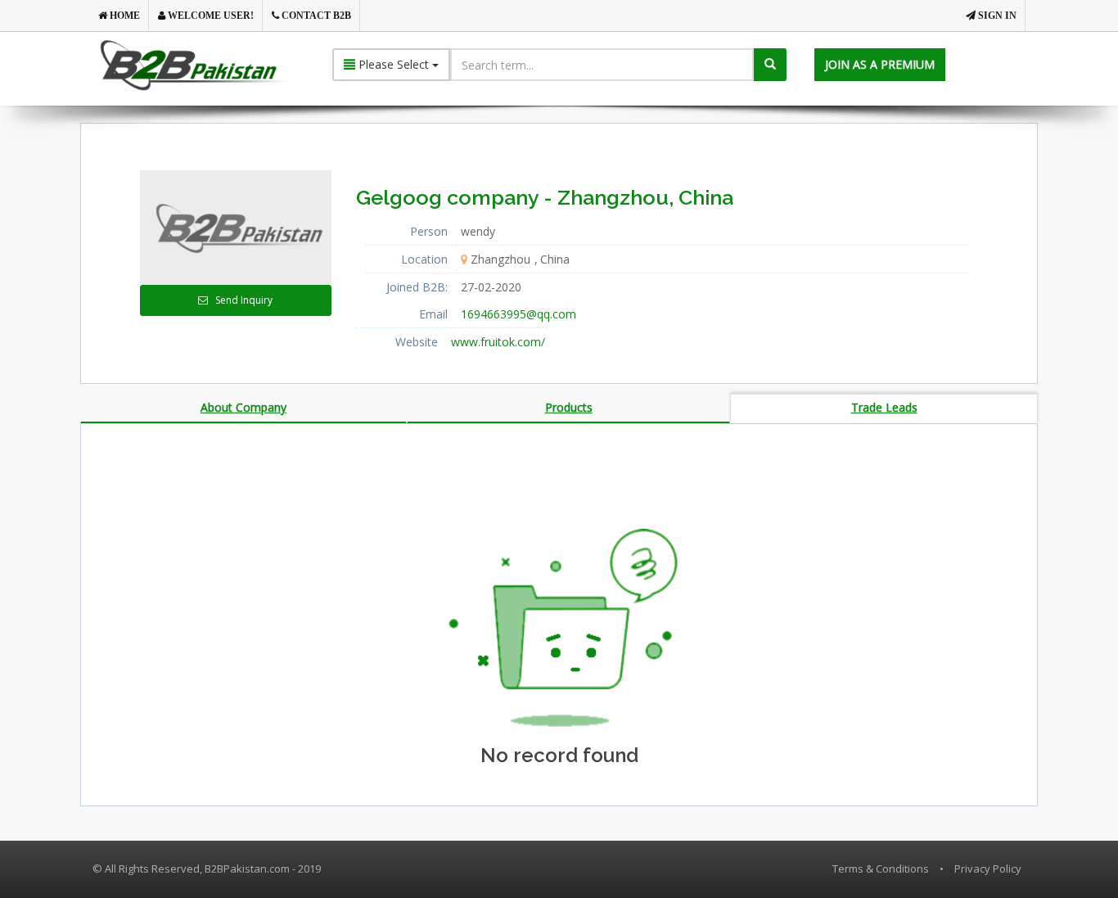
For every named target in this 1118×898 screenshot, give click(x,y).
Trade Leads (884, 407)
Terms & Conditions (880, 868)
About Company (243, 407)
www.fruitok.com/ (498, 342)
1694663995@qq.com (518, 314)
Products (569, 407)
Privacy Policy (987, 868)
